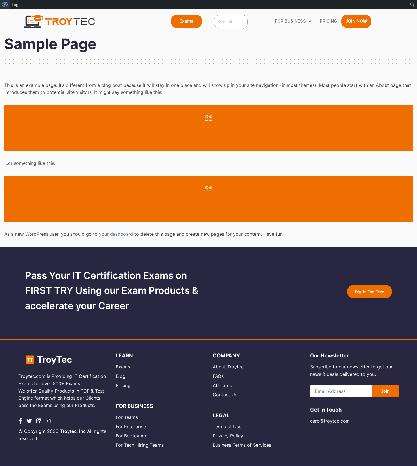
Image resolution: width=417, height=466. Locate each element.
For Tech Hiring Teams (140, 445)
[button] (186, 21)
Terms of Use (227, 426)
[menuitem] (5, 4)
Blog (120, 376)
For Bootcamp (131, 435)
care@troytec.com (330, 421)
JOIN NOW (356, 21)
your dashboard (116, 234)
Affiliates (222, 385)
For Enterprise (131, 426)
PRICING (328, 21)
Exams (123, 367)
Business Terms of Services (242, 445)
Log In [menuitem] (17, 4)
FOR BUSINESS (290, 21)
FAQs (218, 376)
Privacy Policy (228, 435)
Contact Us (225, 394)
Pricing (123, 385)
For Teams (127, 417)
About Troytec (228, 367)
